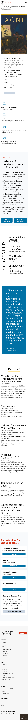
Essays (4, 645)
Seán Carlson (9, 132)
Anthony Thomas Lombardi (13, 76)
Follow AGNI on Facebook (7, 714)
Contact (4, 686)
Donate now (14, 566)
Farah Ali (6, 82)
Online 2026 (4, 103)
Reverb (4, 655)
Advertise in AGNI (7, 689)
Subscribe (14, 554)
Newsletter (5, 693)
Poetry (4, 642)
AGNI (7, 633)
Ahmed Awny (9, 457)
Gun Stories (10, 348)
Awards (4, 669)
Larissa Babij (10, 121)
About (3, 662)
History (4, 664)
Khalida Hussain (11, 81)
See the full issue (9, 93)
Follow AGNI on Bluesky (7, 709)
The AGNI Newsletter (14, 611)
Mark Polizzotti (9, 109)
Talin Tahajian (17, 242)
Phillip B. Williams (18, 261)
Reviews (4, 651)
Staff (3, 675)
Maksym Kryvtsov (10, 120)
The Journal (6, 680)
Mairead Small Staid (11, 89)
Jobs (3, 691)
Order (14, 577)
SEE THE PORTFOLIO (7, 220)
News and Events (7, 673)
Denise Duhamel (9, 430)
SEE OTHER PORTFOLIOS (20, 220)
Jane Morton (12, 350)
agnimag (8, 383)
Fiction (4, 647)
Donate (22, 633)
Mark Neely (8, 515)
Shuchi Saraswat (21, 251)
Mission (4, 671)
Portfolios (5, 653)
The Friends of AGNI (8, 677)
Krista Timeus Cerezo (11, 143)
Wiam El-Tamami (6, 458)
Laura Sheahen (9, 408)
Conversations (6, 649)
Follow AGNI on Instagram (8, 711)
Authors (4, 667)
